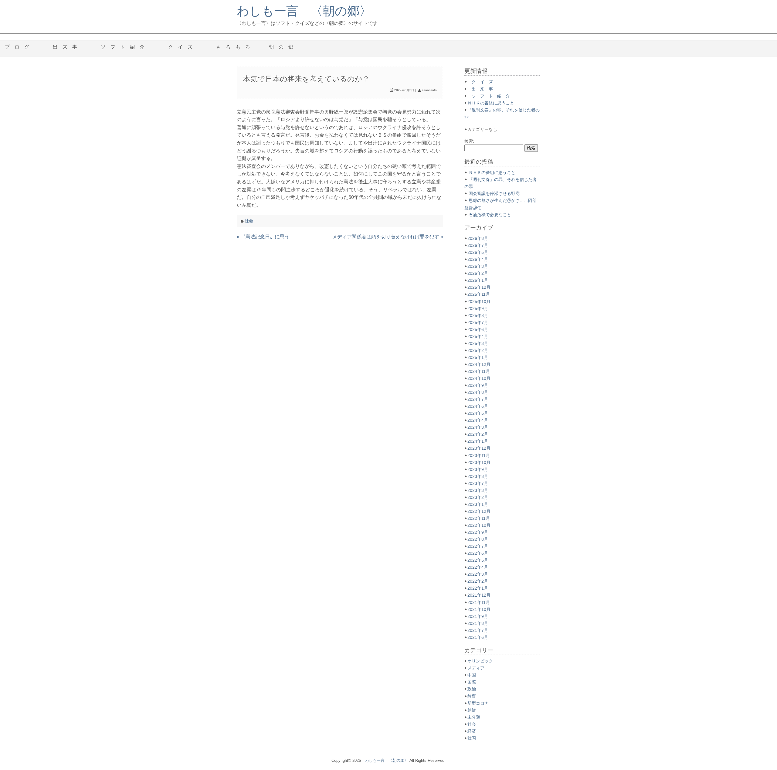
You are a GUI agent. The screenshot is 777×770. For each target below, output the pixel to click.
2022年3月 (477, 574)
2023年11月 (478, 455)
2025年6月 (477, 329)
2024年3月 (477, 427)
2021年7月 (477, 630)
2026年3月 (477, 266)
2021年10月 (478, 609)
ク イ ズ (182, 46)
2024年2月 (477, 434)
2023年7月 (477, 483)
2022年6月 (477, 553)
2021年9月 (477, 616)
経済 (471, 731)
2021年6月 (477, 637)
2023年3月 (477, 490)
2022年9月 (477, 532)
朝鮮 (471, 710)
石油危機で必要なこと (490, 214)
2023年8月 (477, 476)
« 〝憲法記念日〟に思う (263, 236)
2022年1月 (477, 588)
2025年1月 (477, 357)
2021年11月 (478, 602)
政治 (471, 689)
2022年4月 (477, 567)
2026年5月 (477, 252)
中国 (471, 675)
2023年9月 (477, 469)
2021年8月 (477, 623)
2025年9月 (477, 308)
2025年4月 (477, 336)
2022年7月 (477, 546)
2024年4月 (477, 420)
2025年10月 (478, 301)
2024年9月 (477, 385)
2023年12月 (478, 448)
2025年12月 (478, 287)
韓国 (471, 738)
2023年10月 (478, 462)
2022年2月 (477, 581)
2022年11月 (478, 518)
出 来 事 (67, 46)
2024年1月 (477, 441)
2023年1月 (477, 504)
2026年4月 (477, 259)
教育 (471, 696)
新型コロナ (478, 703)
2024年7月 (477, 399)
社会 (249, 220)
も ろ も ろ (233, 46)
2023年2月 (477, 497)
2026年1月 (477, 280)
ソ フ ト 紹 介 (125, 46)
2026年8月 (477, 238)
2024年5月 (477, 413)
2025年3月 (477, 343)
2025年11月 (478, 294)
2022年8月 (477, 539)
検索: (469, 141)
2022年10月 (478, 525)
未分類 (473, 717)
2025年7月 (477, 322)
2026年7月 (477, 245)
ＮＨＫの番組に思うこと (490, 103)
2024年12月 (478, 364)
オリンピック (480, 661)
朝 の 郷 (283, 46)
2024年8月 (477, 392)
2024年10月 (478, 378)
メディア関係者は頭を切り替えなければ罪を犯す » (387, 236)
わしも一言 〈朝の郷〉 (304, 11)
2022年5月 (477, 560)
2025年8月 (477, 315)
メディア (475, 668)
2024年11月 (478, 371)
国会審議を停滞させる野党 (494, 193)
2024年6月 (477, 406)
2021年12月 (478, 595)
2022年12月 (478, 511)
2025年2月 (477, 350)
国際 (471, 682)
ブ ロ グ (19, 46)
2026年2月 (477, 273)
